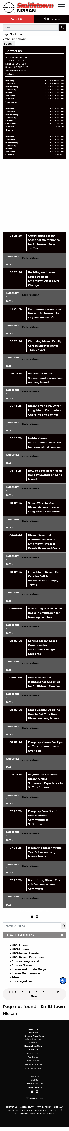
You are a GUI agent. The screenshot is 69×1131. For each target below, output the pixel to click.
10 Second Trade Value (33, 1036)
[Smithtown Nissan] (28, 7)
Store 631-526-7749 (34, 1083)
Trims (15, 977)
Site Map (58, 1107)
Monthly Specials (33, 1068)
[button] (63, 980)
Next (34, 996)
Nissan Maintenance (26, 973)
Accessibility (27, 1107)
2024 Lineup (20, 949)
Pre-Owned (33, 1057)
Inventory (33, 1033)
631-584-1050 (19, 63)
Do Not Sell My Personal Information (28, 1110)
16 (58, 992)
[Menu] (61, 7)
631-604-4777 (21, 66)
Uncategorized (22, 981)
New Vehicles (33, 1053)
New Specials (33, 1060)
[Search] (62, 27)
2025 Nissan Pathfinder (28, 957)
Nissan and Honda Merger (30, 969)
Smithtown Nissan (14, 38)
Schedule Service (33, 1039)
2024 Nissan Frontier (26, 953)
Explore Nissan (22, 965)
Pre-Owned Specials (33, 1064)
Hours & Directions (33, 1046)
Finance (33, 1042)
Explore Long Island (25, 961)
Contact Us (12, 1107)
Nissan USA (33, 1029)
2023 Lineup (20, 945)
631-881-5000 (18, 70)
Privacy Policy (44, 1107)
